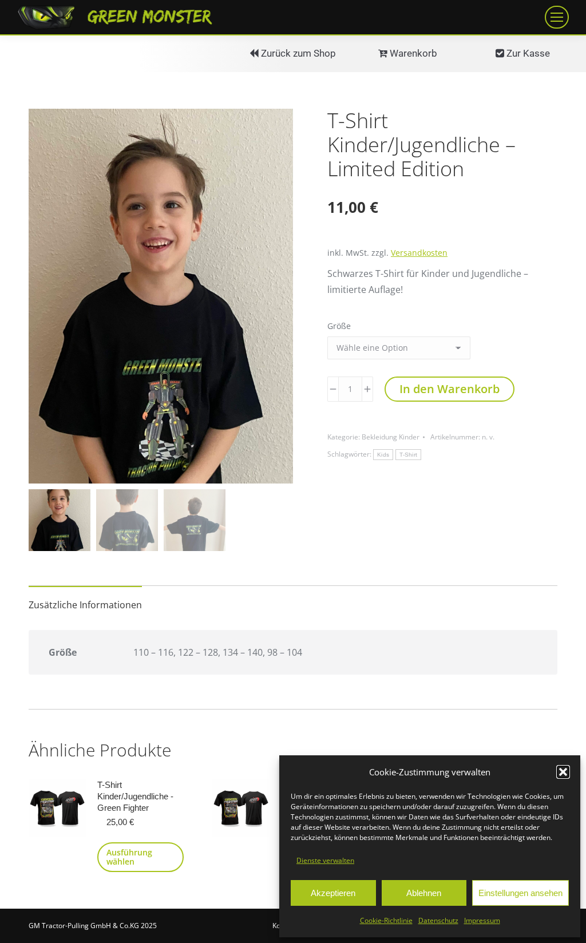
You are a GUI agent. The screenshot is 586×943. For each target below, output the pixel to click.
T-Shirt (408, 454)
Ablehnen (423, 893)
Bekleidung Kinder (390, 437)
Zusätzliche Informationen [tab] (85, 605)
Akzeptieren (333, 893)
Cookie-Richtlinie (386, 920)
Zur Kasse (527, 53)
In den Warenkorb (449, 389)
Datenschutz (438, 920)
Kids (383, 454)
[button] (563, 772)
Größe (339, 325)
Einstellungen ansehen (520, 893)
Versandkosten (419, 252)
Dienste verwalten (325, 860)
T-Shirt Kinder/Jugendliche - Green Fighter (135, 796)
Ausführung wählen (129, 857)
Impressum (482, 920)
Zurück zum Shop (297, 53)
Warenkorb (412, 53)
